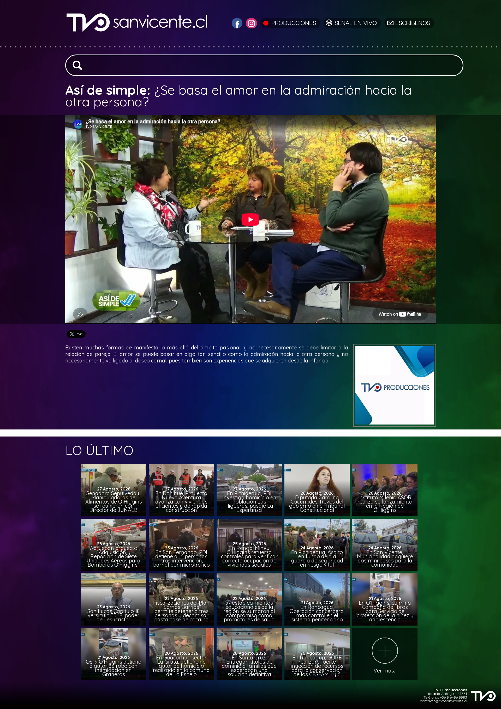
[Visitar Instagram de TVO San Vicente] (250, 22)
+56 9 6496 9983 (453, 697)
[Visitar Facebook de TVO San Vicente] (236, 22)
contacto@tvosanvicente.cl (443, 701)
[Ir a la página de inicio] (138, 43)
